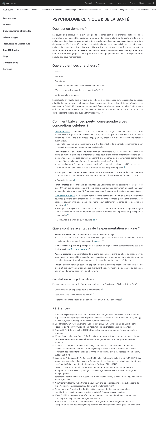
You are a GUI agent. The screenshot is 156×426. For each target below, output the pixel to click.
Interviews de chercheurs (90, 10)
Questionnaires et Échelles (17, 31)
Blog (5, 56)
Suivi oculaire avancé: (65, 195)
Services (7, 69)
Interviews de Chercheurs (16, 43)
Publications (22, 10)
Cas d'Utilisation (11, 50)
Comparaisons (142, 10)
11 (121, 299)
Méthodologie (70, 10)
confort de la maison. (77, 249)
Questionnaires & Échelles (51, 10)
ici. (75, 180)
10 (92, 294)
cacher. (96, 241)
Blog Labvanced (127, 10)
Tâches (34, 10)
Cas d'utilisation (110, 10)
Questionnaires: (62, 131)
